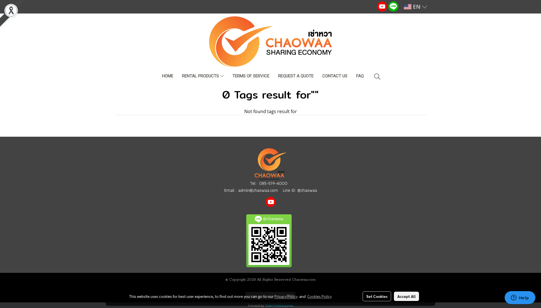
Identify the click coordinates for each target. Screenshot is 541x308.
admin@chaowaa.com (258, 190)
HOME (167, 75)
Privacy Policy (286, 296)
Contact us (334, 75)
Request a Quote (296, 75)
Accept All (406, 296)
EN (416, 6)
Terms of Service (250, 75)
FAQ (360, 75)
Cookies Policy (319, 296)
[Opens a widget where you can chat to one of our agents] (519, 298)
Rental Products (201, 75)
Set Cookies (376, 296)
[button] (377, 76)
